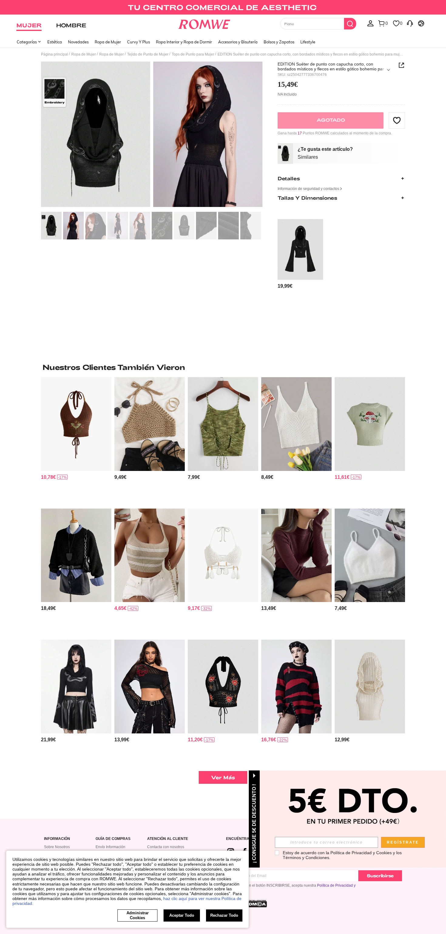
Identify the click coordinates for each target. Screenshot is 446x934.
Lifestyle (307, 41)
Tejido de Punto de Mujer (147, 54)
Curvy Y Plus (138, 41)
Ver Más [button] (223, 777)
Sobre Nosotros (57, 847)
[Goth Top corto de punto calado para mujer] (149, 686)
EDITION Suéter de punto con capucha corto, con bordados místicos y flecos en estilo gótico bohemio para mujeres (332, 66)
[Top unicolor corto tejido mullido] (370, 555)
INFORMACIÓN (57, 839)
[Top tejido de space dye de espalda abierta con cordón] (223, 424)
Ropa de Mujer (108, 41)
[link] (223, 7)
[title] (223, 367)
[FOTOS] (151, 135)
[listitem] (300, 254)
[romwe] (204, 23)
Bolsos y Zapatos (279, 41)
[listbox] (370, 23)
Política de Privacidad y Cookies (361, 852)
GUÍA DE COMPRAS (113, 839)
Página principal (54, 54)
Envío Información (110, 847)
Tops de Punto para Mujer (193, 54)
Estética (54, 41)
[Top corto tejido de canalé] (296, 424)
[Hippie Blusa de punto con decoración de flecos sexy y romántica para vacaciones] (223, 555)
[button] (397, 120)
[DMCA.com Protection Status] (256, 903)
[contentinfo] (285, 286)
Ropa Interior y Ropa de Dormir (184, 41)
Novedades (78, 41)
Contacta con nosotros (165, 847)
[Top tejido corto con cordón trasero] (149, 424)
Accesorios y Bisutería (238, 41)
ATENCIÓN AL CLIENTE (167, 839)
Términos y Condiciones (306, 857)
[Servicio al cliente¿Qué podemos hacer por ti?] (410, 23)
